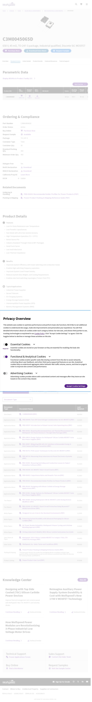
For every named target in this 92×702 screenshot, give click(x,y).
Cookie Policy (39, 333)
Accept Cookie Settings (76, 386)
